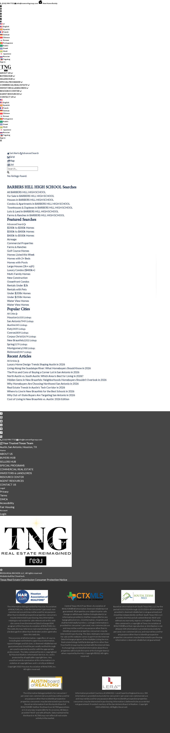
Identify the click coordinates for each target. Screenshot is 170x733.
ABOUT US (5, 73)
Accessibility (7, 503)
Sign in (2, 62)
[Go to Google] (1, 21)
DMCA (4, 499)
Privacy (4, 491)
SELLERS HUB (6, 79)
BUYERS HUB (6, 76)
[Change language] (2, 24)
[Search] (8, 172)
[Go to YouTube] (1, 11)
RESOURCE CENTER (9, 91)
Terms (3, 495)
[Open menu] (1, 140)
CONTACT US (6, 97)
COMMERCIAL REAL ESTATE (13, 85)
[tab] (85, 157)
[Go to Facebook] (1, 6)
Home (3, 450)
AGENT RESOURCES (9, 94)
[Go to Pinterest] (1, 16)
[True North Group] (36, 566)
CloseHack (19, 576)
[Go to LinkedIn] (1, 13)
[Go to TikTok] (1, 19)
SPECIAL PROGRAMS (10, 82)
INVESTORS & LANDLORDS (13, 88)
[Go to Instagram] (1, 8)
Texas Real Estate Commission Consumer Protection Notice (33, 579)
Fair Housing (7, 507)
